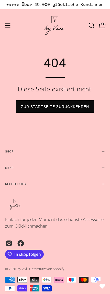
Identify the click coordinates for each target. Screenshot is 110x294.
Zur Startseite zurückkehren (55, 107)
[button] (91, 25)
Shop (9, 151)
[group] (55, 4)
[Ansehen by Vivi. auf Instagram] (9, 243)
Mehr (9, 167)
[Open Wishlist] (102, 286)
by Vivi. (22, 269)
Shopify (58, 269)
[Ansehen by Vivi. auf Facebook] (21, 243)
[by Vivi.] (55, 25)
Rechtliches (15, 184)
